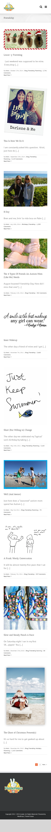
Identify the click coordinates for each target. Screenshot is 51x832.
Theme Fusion (29, 816)
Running (39, 651)
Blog (26, 71)
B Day (7, 211)
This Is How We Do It (14, 141)
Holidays (38, 748)
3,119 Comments (17, 159)
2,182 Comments (17, 750)
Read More (7, 75)
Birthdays (25, 224)
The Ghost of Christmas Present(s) (20, 732)
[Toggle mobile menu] (46, 7)
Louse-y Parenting (13, 55)
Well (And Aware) (12, 494)
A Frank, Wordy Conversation (18, 558)
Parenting (38, 71)
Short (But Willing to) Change (18, 430)
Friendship (31, 71)
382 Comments (42, 293)
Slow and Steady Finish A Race (19, 635)
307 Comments (41, 574)
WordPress (20, 816)
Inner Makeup (10, 340)
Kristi (7, 71)
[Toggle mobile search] (41, 7)
